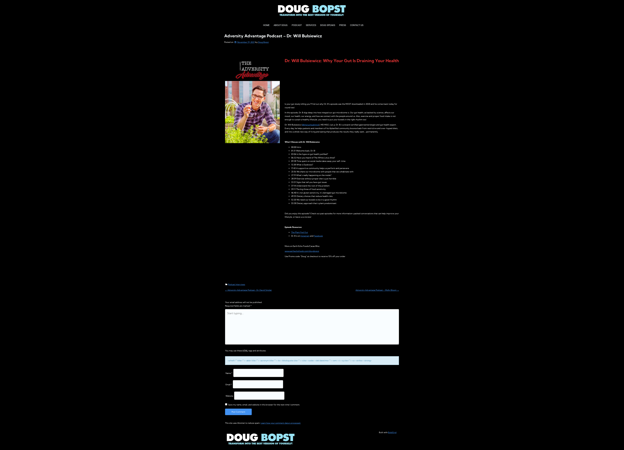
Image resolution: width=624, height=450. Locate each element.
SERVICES (311, 25)
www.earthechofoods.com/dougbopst (302, 251)
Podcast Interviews (236, 284)
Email (229, 384)
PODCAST (297, 25)
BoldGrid (392, 432)
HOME (266, 25)
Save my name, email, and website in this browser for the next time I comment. (264, 404)
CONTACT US (356, 25)
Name (229, 373)
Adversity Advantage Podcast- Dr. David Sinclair (248, 290)
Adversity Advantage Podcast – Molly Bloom (377, 290)
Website (229, 396)
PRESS (342, 25)
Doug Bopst (263, 42)
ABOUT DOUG (281, 25)
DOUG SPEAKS (327, 25)
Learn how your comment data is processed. (281, 423)
